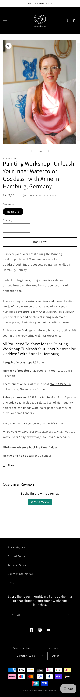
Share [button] (11, 465)
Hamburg (13, 211)
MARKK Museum (60, 384)
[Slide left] (31, 151)
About (12, 582)
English (55, 655)
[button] (5, 20)
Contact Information (21, 573)
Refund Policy (16, 556)
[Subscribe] (67, 615)
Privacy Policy (16, 547)
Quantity (8, 220)
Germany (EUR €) (26, 655)
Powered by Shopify (48, 690)
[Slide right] (48, 151)
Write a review (40, 502)
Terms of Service (18, 565)
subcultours (35, 690)
